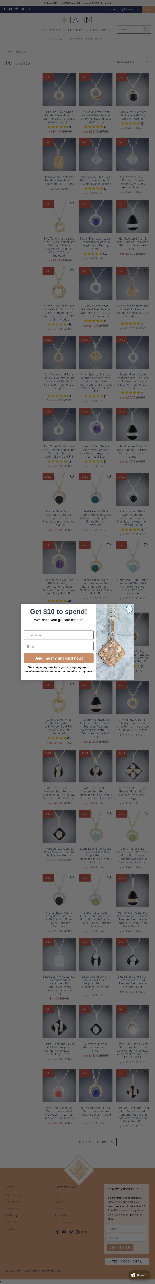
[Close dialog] (129, 609)
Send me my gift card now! (58, 658)
